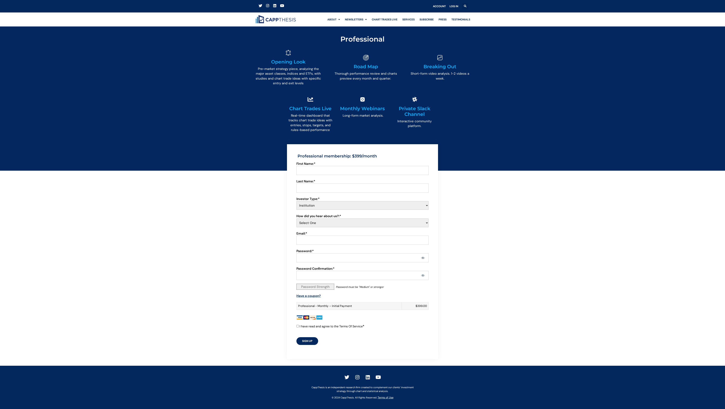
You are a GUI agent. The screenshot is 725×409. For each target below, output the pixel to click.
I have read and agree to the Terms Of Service (331, 326)
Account (439, 6)
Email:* (301, 233)
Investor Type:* (308, 199)
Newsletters (354, 19)
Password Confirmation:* (315, 268)
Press (443, 19)
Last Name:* (305, 181)
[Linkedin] (274, 5)
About (331, 19)
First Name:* (305, 164)
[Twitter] (260, 5)
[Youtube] (281, 5)
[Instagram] (267, 5)
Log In (454, 6)
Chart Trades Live (384, 19)
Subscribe (427, 19)
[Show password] (423, 257)
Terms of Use (385, 397)
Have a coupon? (308, 296)
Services (408, 19)
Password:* (305, 251)
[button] (465, 6)
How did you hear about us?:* (318, 216)
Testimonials (460, 19)
